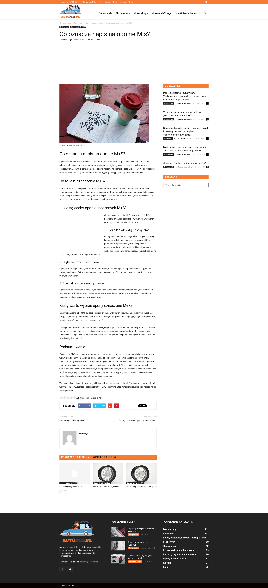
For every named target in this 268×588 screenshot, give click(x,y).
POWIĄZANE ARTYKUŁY (75, 457)
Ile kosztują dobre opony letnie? (106, 487)
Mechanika (168, 138)
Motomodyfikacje (162, 13)
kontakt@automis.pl (89, 561)
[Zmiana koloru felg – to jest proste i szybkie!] (118, 559)
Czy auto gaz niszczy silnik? (72, 420)
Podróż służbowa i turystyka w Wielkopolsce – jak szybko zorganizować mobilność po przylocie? (184, 96)
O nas (115, 2)
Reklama (123, 2)
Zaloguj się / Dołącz (90, 2)
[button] (205, 13)
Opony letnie (170, 546)
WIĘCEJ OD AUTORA (104, 457)
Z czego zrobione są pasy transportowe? (138, 420)
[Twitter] (206, 2)
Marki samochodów (186, 13)
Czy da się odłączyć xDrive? (70, 487)
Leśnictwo (168, 533)
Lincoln (167, 562)
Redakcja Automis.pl (183, 103)
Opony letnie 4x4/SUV (78, 27)
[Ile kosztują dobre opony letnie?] (108, 473)
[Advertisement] (134, 62)
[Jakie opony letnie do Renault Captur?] (141, 473)
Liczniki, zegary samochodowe (179, 554)
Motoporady (123, 13)
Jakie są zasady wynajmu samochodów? (184, 163)
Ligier (166, 567)
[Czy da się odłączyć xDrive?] (74, 473)
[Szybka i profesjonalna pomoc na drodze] (118, 532)
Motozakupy (141, 13)
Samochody (105, 13)
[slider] (67, 397)
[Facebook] (202, 2)
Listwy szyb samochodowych (178, 550)
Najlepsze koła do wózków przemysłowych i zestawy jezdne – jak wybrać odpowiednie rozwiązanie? (186, 131)
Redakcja (68, 40)
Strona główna (105, 2)
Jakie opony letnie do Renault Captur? (141, 487)
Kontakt (131, 2)
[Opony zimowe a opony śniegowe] (118, 545)
